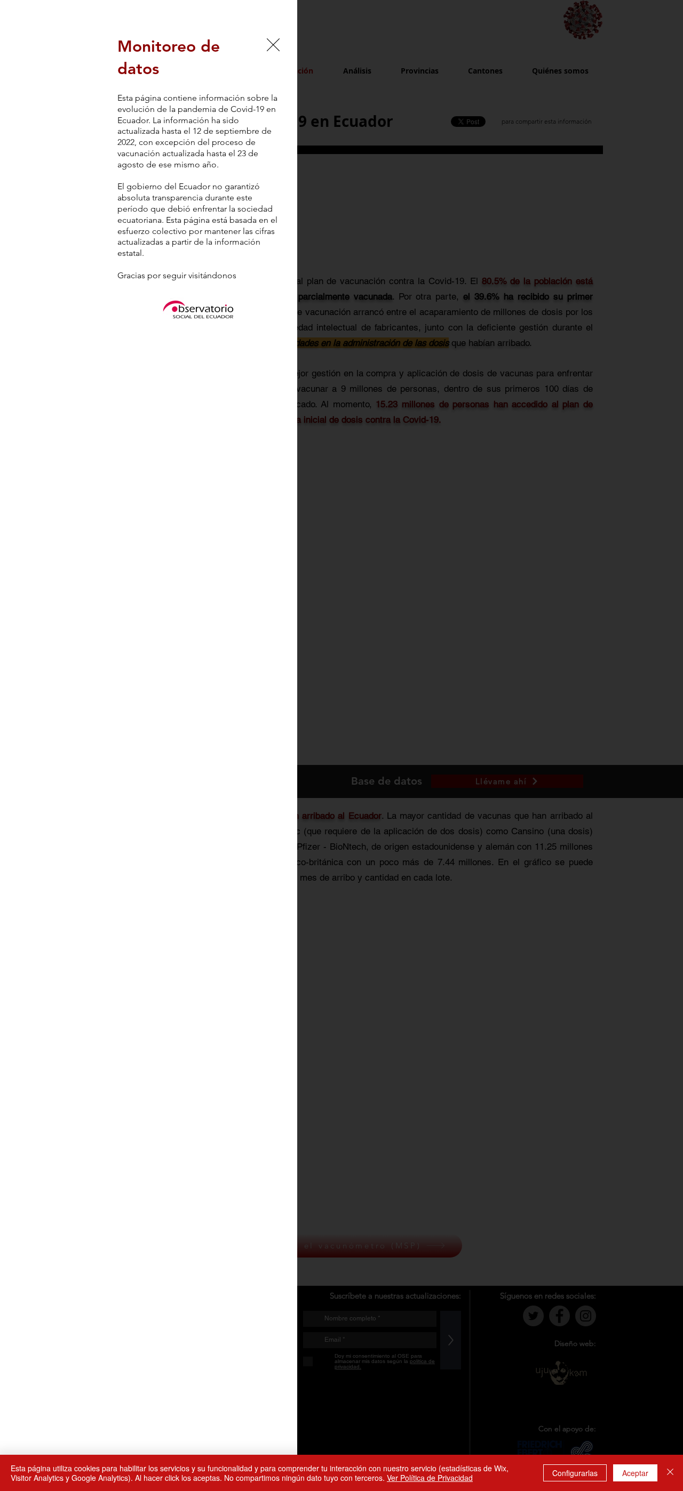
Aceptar (635, 1473)
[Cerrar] (670, 1472)
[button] (273, 44)
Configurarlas (575, 1473)
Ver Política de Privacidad (430, 1477)
